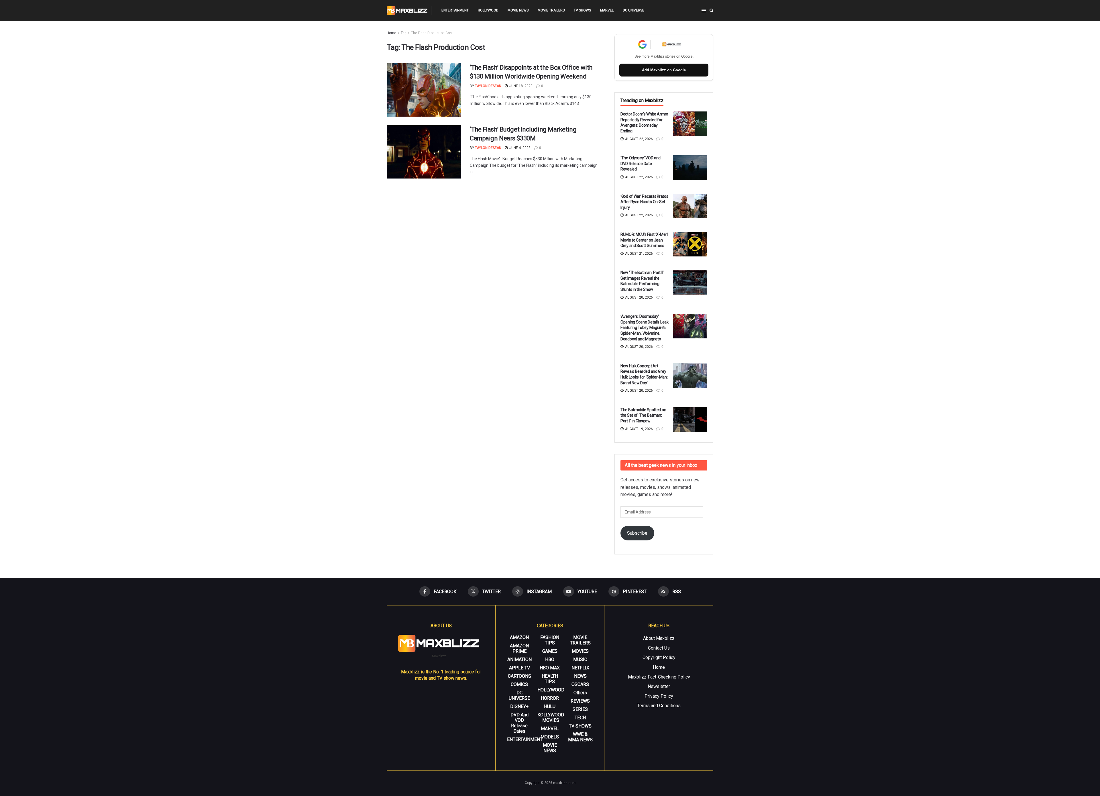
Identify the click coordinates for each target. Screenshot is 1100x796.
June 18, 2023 (520, 86)
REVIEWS (580, 701)
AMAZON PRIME (519, 648)
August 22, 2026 (638, 139)
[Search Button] (711, 10)
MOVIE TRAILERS (551, 10)
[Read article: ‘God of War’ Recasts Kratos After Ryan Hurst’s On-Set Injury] (690, 206)
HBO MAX (550, 667)
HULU (549, 706)
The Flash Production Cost (432, 33)
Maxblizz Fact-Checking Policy (659, 677)
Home (391, 33)
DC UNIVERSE (633, 10)
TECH (580, 717)
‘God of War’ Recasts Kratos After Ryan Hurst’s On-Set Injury (644, 202)
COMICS (519, 684)
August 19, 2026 (638, 429)
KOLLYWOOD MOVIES (550, 717)
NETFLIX (580, 667)
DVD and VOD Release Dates (519, 723)
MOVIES (580, 651)
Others (580, 692)
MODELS (550, 737)
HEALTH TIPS (550, 678)
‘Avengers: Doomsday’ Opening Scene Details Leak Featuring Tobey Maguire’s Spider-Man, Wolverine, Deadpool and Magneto (644, 327)
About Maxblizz (659, 638)
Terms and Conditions (659, 705)
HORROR (550, 698)
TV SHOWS (582, 10)
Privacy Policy (659, 696)
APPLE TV (519, 667)
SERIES (580, 709)
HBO (549, 659)
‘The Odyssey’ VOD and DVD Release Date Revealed (640, 163)
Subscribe (637, 533)
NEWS (580, 676)
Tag (403, 33)
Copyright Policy (659, 657)
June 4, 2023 (519, 148)
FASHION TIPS (549, 640)
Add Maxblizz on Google (664, 70)
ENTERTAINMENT (455, 10)
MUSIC (580, 659)
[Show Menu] (704, 10)
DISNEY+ (519, 706)
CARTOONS (519, 676)
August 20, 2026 (638, 297)
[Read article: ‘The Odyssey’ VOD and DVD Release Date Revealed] (690, 167)
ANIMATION (519, 659)
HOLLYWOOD (488, 10)
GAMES (549, 651)
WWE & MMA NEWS (580, 737)
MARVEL (607, 10)
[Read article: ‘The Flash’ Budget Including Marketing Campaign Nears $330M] (424, 152)
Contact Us (659, 648)
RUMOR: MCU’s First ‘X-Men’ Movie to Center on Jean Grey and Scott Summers (644, 240)
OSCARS (580, 684)
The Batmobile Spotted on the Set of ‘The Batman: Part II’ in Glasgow (643, 415)
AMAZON (519, 637)
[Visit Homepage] (407, 10)
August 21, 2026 (638, 254)
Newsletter (659, 686)
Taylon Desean (488, 86)
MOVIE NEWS (518, 10)
